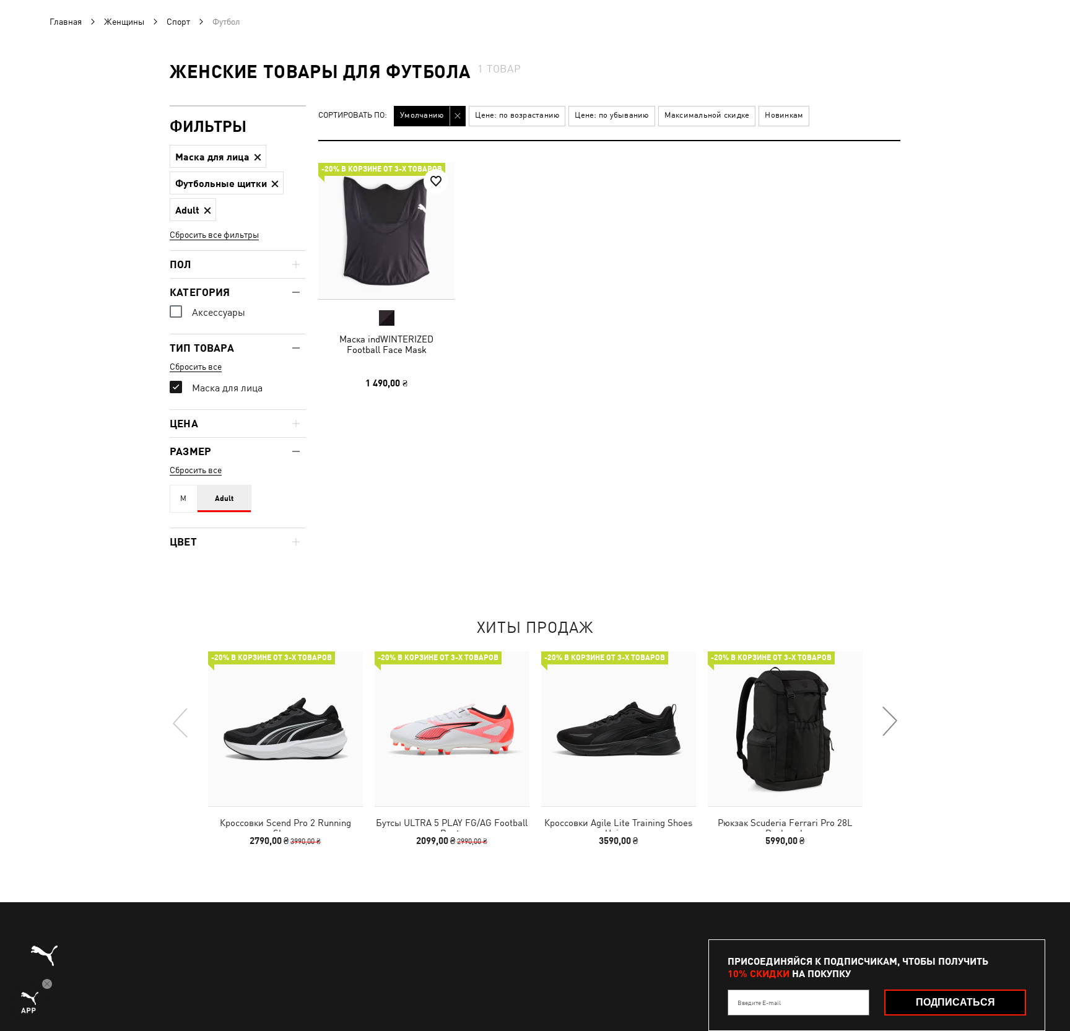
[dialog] (535, 515)
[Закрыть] (768, 375)
